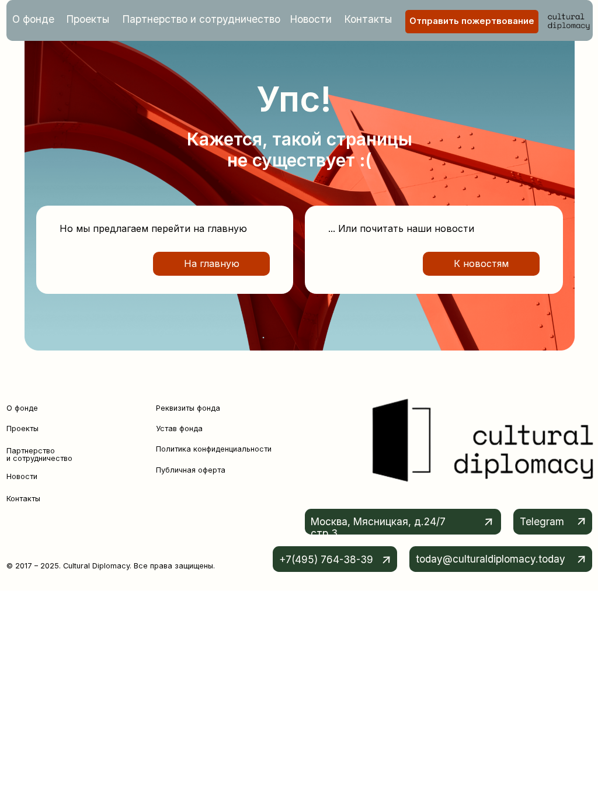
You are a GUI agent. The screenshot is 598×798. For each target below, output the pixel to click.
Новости (311, 19)
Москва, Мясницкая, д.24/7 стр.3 (378, 527)
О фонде (33, 19)
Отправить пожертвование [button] (471, 21)
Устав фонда (179, 428)
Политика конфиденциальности (214, 449)
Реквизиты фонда (188, 408)
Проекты (88, 19)
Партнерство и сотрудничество (201, 19)
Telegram (542, 521)
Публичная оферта (190, 470)
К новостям (481, 263)
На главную (211, 263)
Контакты (368, 19)
